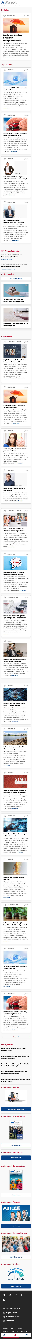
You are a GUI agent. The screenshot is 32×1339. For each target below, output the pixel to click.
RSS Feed (5, 1328)
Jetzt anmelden (16, 1157)
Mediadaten (10, 1320)
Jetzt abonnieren (16, 1145)
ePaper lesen (16, 1195)
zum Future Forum (7, 259)
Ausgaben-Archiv (11, 1313)
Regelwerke (23, 1331)
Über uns (12, 1328)
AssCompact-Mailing (12, 1317)
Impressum (6, 1331)
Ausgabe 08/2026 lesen (16, 1109)
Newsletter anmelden (13, 1309)
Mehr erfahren (16, 1286)
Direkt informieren (16, 1257)
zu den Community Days (9, 269)
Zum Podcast (16, 1226)
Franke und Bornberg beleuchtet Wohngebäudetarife (12, 38)
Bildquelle (20, 1328)
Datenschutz (14, 1331)
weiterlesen (10, 57)
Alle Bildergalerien (16, 278)
